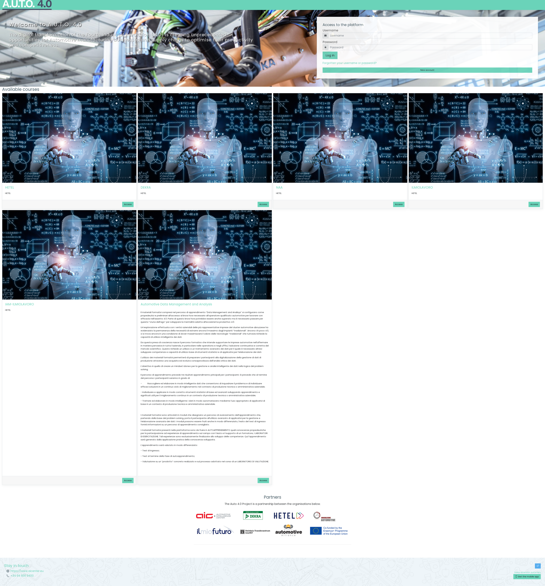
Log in (330, 55)
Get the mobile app (528, 576)
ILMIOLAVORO (422, 187)
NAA (279, 187)
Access (128, 204)
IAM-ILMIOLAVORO (19, 304)
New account (427, 69)
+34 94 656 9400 (22, 576)
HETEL (9, 187)
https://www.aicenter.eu (27, 571)
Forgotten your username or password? (350, 63)
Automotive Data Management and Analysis (176, 304)
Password (330, 42)
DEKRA (146, 187)
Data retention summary (527, 572)
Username (330, 30)
